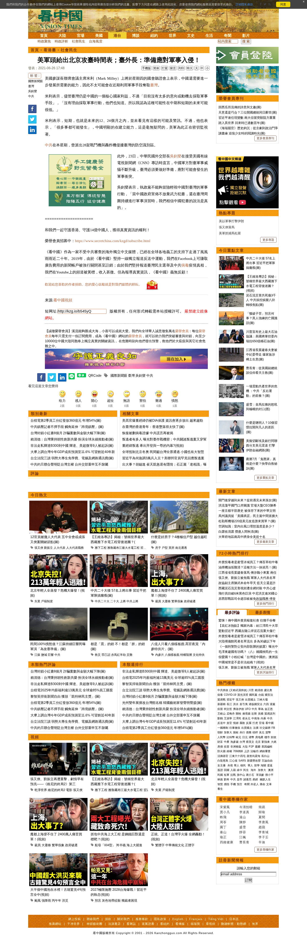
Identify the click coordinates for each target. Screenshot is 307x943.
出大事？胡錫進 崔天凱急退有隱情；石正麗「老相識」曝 (164, 464)
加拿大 (228, 732)
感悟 (226, 784)
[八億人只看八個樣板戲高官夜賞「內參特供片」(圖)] (179, 610)
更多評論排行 (265, 672)
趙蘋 (262, 827)
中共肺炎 (222, 690)
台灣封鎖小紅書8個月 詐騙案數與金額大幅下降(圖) (67, 433)
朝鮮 (220, 732)
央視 (230, 765)
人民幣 (221, 737)
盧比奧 (268, 690)
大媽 (273, 741)
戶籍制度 (47, 601)
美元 (261, 732)
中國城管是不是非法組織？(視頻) (241, 662)
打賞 (164, 68)
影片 (246, 35)
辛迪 (262, 842)
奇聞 (227, 35)
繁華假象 (177, 601)
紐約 (154, 35)
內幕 (263, 718)
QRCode (94, 375)
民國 (220, 774)
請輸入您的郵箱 (248, 868)
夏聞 (262, 817)
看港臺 (50, 50)
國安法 (269, 694)
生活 (209, 35)
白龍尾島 (222, 760)
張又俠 (38, 547)
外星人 (255, 784)
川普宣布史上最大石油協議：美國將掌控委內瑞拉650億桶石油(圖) (261, 336)
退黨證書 (148, 923)
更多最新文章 (265, 541)
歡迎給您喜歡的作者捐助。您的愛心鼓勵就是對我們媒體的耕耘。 (93, 284)
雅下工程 (101, 547)
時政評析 (61, 41)
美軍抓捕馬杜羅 (230, 233)
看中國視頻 (62, 300)
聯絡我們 (93, 919)
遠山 (242, 817)
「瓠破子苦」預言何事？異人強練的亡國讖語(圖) (261, 318)
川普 (251, 690)
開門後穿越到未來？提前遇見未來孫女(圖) (247, 500)
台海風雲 (95, 41)
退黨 (272, 704)
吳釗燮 (32, 91)
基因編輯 (266, 746)
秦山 (223, 832)
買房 (171, 547)
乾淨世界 (40, 790)
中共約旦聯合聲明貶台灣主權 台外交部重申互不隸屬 (69, 464)
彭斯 (254, 713)
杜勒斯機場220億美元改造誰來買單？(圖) (247, 521)
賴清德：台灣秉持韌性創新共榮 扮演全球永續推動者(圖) (72, 439)
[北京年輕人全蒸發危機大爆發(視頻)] (58, 556)
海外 (254, 770)
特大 (190, 68)
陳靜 (242, 822)
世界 (172, 35)
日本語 (234, 919)
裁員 (158, 601)
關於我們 (123, 919)
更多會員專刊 (265, 138)
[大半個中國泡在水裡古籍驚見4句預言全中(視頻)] (58, 856)
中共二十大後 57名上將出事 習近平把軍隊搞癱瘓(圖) (260, 262)
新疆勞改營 (254, 760)
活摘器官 (222, 756)
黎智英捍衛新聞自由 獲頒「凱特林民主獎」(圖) (65, 696)
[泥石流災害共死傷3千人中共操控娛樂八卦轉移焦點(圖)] (231, 295)
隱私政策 (160, 919)
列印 (181, 68)
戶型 (165, 547)
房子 (158, 547)
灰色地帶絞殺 (111, 900)
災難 (129, 654)
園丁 (223, 827)
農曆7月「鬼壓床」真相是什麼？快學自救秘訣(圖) (261, 463)
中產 (226, 741)
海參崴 (234, 741)
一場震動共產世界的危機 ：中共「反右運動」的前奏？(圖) (261, 390)
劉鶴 (220, 718)
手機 (233, 784)
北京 (258, 741)
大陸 (62, 35)
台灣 (242, 741)
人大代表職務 (75, 547)
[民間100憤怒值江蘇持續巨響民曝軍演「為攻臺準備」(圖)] (58, 610)
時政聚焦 (44, 41)
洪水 (235, 704)
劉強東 (266, 741)
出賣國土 (250, 699)
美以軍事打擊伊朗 (231, 221)
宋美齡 (260, 774)
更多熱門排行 (265, 603)
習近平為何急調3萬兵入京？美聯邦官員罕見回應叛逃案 (163, 458)
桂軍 (226, 774)
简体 (156, 68)
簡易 (262, 807)
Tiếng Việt (215, 919)
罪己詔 (105, 654)
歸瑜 (262, 812)
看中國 (269, 723)
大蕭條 (166, 601)
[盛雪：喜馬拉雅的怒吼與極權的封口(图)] (231, 404)
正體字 (189, 845)
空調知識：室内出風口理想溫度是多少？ (246, 526)
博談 (136, 35)
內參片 (159, 654)
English (177, 919)
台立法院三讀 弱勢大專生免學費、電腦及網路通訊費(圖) (72, 458)
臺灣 (31, 86)
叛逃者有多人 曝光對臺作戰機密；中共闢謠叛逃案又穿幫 (164, 439)
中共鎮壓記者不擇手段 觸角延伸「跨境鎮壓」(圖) (67, 427)
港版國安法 (255, 704)
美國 (99, 35)
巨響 (51, 654)
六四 (266, 704)
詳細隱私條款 (244, 4)
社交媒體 (265, 727)
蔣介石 (250, 774)
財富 (220, 741)
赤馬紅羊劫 (118, 654)
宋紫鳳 (225, 807)
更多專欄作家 (265, 849)
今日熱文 (39, 495)
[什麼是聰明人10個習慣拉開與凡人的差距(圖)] (231, 422)
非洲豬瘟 (235, 746)
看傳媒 (180, 923)
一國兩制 (222, 727)
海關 (263, 765)
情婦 (235, 723)
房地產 (259, 737)
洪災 (65, 900)
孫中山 (241, 774)
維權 (229, 751)
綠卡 (239, 770)
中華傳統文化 (174, 845)
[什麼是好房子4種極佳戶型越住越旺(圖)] (179, 503)
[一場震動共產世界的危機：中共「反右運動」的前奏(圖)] (231, 386)
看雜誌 (131, 923)
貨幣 (268, 732)
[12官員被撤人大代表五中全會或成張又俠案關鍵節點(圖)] (58, 503)
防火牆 (221, 751)
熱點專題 (227, 213)
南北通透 (181, 547)
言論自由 (267, 760)
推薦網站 (55, 923)
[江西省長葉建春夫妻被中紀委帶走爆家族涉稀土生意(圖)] (231, 350)
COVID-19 (230, 694)
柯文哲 (228, 709)
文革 (269, 784)
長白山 (265, 756)
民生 (246, 770)
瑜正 (223, 837)
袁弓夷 (244, 704)
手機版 (146, 68)
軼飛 (223, 817)
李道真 (244, 812)
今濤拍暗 (246, 807)
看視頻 (210, 923)
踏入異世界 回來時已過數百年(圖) (241, 123)
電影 (69, 790)
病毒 (185, 265)
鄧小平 (269, 774)
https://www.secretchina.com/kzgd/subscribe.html (112, 241)
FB (273, 727)
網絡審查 (265, 751)
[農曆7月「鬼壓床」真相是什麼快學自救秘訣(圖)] (231, 459)
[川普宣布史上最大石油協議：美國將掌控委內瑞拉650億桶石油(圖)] (231, 331)
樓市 (267, 737)
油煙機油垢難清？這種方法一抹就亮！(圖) (247, 567)
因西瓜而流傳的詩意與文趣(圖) (239, 107)
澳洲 (270, 770)
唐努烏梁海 (253, 756)
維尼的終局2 (56, 790)
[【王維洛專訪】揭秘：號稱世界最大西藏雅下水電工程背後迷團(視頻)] (119, 503)
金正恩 (269, 709)
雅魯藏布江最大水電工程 (123, 547)
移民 (243, 765)
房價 (220, 746)
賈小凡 (225, 812)
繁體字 (160, 845)
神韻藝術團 (94, 923)
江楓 (242, 837)
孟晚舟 (231, 713)
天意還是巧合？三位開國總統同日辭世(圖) (247, 112)
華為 (261, 709)
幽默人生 (265, 779)
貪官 (229, 723)
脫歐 (235, 732)
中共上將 (132, 601)
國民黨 (253, 694)
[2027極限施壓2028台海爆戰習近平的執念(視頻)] (119, 856)
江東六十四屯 (237, 756)
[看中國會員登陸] (247, 55)
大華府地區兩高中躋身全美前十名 (241, 536)
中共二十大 (102, 601)
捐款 (108, 919)
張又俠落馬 (227, 227)
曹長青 (244, 842)
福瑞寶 (195, 923)
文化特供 (198, 654)
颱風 (37, 900)
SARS (242, 760)
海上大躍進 (134, 845)
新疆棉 (221, 704)
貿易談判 (270, 713)
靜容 (242, 832)
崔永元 (246, 718)
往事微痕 (234, 727)
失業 (37, 601)
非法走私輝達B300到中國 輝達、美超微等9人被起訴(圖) (71, 445)
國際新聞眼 (35, 81)
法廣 (256, 727)
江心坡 (233, 760)
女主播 (221, 765)
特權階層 (186, 654)
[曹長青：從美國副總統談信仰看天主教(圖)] (231, 368)
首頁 (44, 35)
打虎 (255, 723)
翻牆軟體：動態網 (233, 923)
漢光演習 (242, 694)
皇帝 (239, 779)
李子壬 (264, 837)
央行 (242, 732)
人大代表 (59, 547)
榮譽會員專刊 (231, 98)
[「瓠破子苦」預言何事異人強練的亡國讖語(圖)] (231, 313)
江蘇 (37, 654)
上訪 (246, 751)
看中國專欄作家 (233, 799)
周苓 (223, 822)
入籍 (233, 770)
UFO (248, 709)
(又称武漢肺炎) (238, 690)
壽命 (262, 784)
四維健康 (226, 842)
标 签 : (34, 75)
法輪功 (254, 751)
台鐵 (261, 694)
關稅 (238, 713)
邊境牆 (246, 713)
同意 (283, 4)
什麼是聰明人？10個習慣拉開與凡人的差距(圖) (262, 427)
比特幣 (231, 737)
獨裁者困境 (129, 900)
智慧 (220, 784)
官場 (80, 35)
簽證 (220, 770)
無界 (255, 923)
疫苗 (220, 709)
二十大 (114, 601)
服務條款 (142, 919)
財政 (273, 737)
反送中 (221, 723)
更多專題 (268, 239)
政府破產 (190, 601)
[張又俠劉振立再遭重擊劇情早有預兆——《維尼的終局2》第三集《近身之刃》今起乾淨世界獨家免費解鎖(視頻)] (58, 745)
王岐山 (221, 713)
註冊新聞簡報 (231, 860)
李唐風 (264, 822)
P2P (251, 746)
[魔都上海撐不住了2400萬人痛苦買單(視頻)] (179, 556)
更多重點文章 (265, 477)
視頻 (35, 737)
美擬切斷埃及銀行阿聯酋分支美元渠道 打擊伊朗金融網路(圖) (261, 445)
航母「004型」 (105, 845)
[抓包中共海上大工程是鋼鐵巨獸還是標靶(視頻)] (119, 800)
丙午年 (56, 900)
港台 (117, 35)
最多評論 (232, 612)
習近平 (144, 547)
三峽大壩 (262, 699)
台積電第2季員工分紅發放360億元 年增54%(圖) (65, 420)
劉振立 (48, 547)
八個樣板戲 (172, 654)
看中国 (63, 18)
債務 (248, 732)
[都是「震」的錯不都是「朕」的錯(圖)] (119, 610)
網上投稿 (74, 919)
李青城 (264, 832)
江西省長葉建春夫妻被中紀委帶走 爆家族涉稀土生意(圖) (261, 354)
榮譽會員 (182, 331)
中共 (31, 96)
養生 (220, 788)
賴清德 (259, 690)
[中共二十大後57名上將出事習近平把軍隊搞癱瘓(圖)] (119, 556)
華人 (236, 765)
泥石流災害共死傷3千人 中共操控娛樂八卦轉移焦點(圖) (261, 299)
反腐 (248, 723)
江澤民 (237, 718)
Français (195, 919)
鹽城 (44, 654)
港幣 (251, 737)
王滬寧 (228, 718)
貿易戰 (221, 699)
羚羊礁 (121, 845)
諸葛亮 (247, 779)
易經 (255, 779)
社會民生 (78, 41)
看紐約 (165, 923)
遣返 (270, 765)
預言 (98, 900)
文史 (191, 35)
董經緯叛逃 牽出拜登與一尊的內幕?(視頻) (153, 445)
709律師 (238, 751)
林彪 (220, 779)
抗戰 (233, 774)
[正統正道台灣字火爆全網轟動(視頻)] (179, 800)
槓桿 (255, 732)
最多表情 (262, 612)
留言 (173, 68)
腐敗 (242, 723)
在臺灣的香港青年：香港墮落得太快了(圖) (153, 427)
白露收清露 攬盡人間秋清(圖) (238, 531)
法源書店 (114, 923)
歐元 (238, 737)
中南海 (255, 718)
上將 (123, 601)
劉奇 (226, 779)
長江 (229, 704)
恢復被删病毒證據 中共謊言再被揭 (147, 433)
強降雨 (46, 900)
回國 (226, 770)
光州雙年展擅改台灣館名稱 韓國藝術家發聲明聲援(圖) (162, 702)
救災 (98, 654)
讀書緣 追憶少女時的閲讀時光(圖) (241, 133)
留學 (257, 765)
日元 (245, 737)
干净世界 (73, 923)
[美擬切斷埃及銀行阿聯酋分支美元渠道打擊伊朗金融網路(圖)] (231, 441)
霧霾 (257, 746)
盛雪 (242, 827)
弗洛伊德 (238, 709)
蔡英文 (250, 741)
